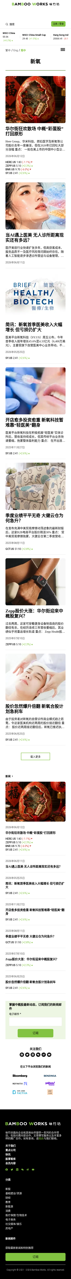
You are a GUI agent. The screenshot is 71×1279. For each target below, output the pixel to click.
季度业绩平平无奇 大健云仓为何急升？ (34, 518)
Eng (15, 50)
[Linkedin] (33, 1054)
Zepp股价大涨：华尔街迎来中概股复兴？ (34, 613)
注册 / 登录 (58, 24)
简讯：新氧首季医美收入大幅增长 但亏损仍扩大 (33, 327)
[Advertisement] (35, 13)
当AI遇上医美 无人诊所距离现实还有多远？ (34, 238)
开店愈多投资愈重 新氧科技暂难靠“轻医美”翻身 (34, 422)
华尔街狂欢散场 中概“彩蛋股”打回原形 (34, 131)
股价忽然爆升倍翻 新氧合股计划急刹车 (34, 709)
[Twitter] (27, 1054)
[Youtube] (49, 1054)
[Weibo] (44, 1054)
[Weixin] (38, 1054)
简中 (23, 50)
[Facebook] (22, 1054)
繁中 (8, 50)
